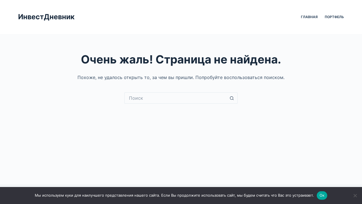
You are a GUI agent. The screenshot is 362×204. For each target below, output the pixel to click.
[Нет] (355, 195)
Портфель (334, 17)
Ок (322, 195)
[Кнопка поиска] (232, 98)
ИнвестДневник (46, 16)
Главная (309, 17)
